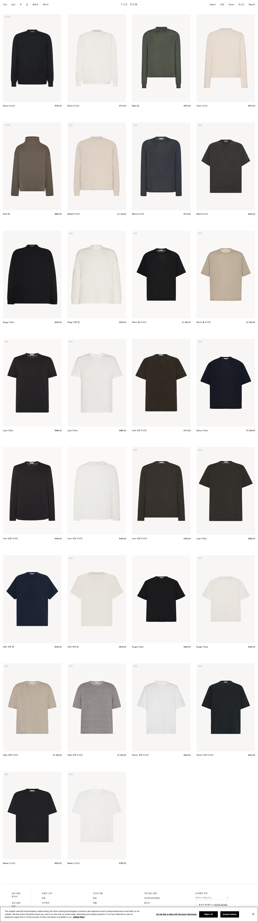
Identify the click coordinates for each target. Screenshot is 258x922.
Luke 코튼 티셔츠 (139, 430)
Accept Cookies (230, 914)
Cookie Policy (79, 917)
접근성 (147, 903)
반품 (95, 903)
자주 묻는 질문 (150, 893)
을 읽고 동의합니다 (213, 904)
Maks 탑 (135, 106)
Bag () (252, 4)
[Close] (253, 914)
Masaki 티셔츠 (73, 214)
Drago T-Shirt (8, 322)
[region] (129, 914)
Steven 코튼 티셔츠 (140, 755)
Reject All (208, 914)
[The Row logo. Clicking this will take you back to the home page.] (129, 4)
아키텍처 (45, 903)
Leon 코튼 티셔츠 (10, 538)
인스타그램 (98, 893)
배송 (95, 898)
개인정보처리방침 (152, 898)
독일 (14, 906)
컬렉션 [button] (35, 4)
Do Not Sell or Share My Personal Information (176, 914)
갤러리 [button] (46, 4)
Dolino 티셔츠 (9, 106)
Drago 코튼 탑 (73, 322)
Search (213, 4)
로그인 (241, 4)
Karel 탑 (6, 214)
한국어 (14, 896)
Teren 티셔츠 (202, 106)
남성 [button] (13, 4)
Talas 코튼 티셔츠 (10, 755)
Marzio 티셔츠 (138, 214)
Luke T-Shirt (8, 430)
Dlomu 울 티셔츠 (139, 322)
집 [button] (27, 4)
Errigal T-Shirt (137, 647)
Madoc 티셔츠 (9, 863)
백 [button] (21, 4)
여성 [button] (5, 4)
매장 (222, 4)
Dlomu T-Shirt (202, 430)
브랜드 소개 (47, 893)
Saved (231, 4)
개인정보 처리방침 (220, 904)
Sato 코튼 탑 (8, 646)
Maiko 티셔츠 (202, 214)
